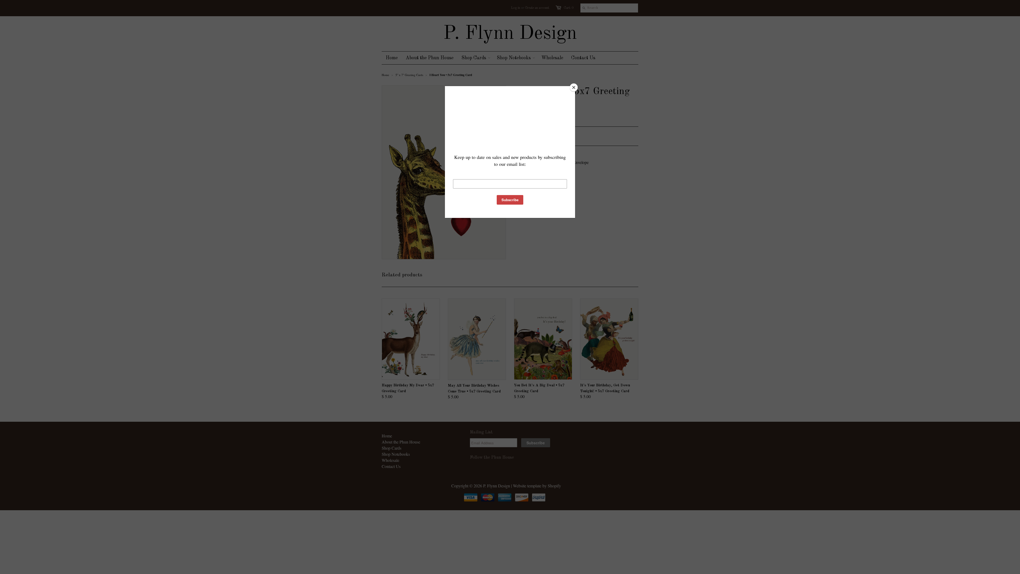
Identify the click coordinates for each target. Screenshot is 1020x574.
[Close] (574, 87)
